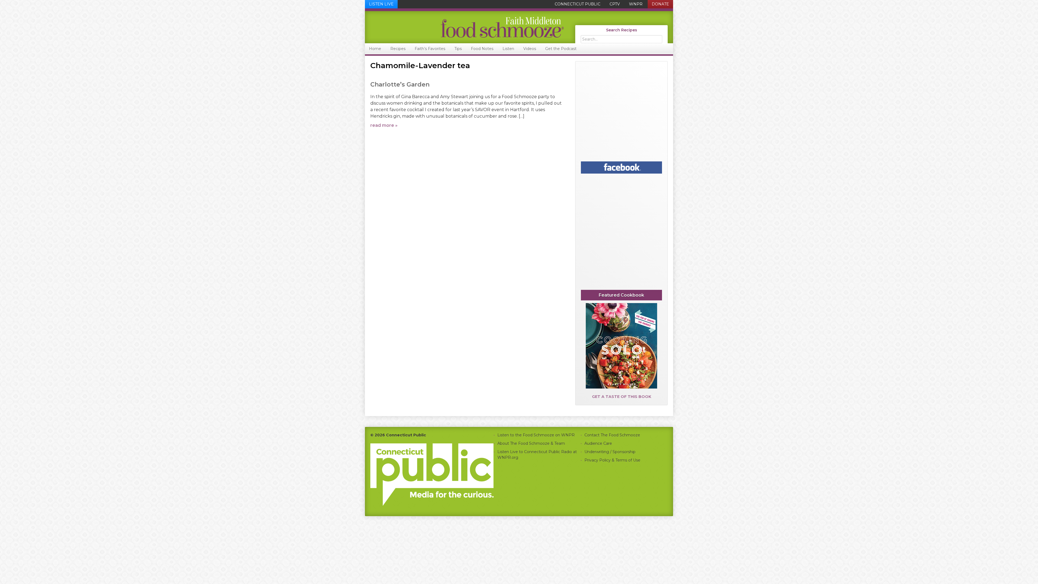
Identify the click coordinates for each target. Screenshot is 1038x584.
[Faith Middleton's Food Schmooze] (464, 27)
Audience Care (598, 443)
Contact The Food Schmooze (612, 435)
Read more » (384, 125)
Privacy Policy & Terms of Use (612, 460)
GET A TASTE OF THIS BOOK (621, 396)
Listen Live (381, 4)
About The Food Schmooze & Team (531, 443)
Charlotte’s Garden (400, 84)
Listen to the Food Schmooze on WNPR (536, 435)
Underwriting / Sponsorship (610, 451)
